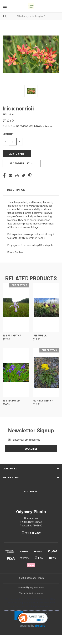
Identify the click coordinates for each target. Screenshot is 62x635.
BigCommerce (37, 587)
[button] (43, 126)
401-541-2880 (33, 532)
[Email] (10, 175)
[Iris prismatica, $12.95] (16, 307)
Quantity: (8, 134)
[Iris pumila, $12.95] (46, 307)
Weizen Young (36, 593)
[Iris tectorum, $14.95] (16, 372)
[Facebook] (4, 175)
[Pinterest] (30, 175)
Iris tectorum (11, 400)
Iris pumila (39, 335)
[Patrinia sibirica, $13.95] (46, 372)
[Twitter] (23, 175)
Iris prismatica (12, 335)
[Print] (17, 175)
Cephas (19, 252)
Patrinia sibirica (43, 400)
